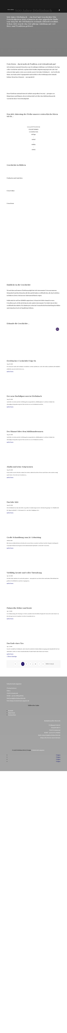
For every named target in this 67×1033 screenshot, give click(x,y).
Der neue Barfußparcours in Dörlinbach (24, 396)
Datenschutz (12, 715)
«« (15, 664)
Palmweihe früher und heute (19, 608)
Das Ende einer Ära (15, 643)
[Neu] (21, 356)
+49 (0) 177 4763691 (54, 733)
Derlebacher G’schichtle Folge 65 (21, 361)
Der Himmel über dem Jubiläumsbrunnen (25, 431)
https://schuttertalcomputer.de (19, 701)
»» (43, 664)
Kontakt (10, 711)
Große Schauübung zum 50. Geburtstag (24, 537)
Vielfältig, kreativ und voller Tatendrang (24, 573)
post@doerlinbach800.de (17, 698)
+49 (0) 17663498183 (17, 696)
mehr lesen (10, 654)
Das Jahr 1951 (12, 502)
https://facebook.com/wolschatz (50, 738)
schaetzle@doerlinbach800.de (51, 735)
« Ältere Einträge (12, 656)
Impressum (11, 713)
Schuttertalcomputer (37, 750)
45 (35, 664)
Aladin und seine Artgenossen (20, 467)
